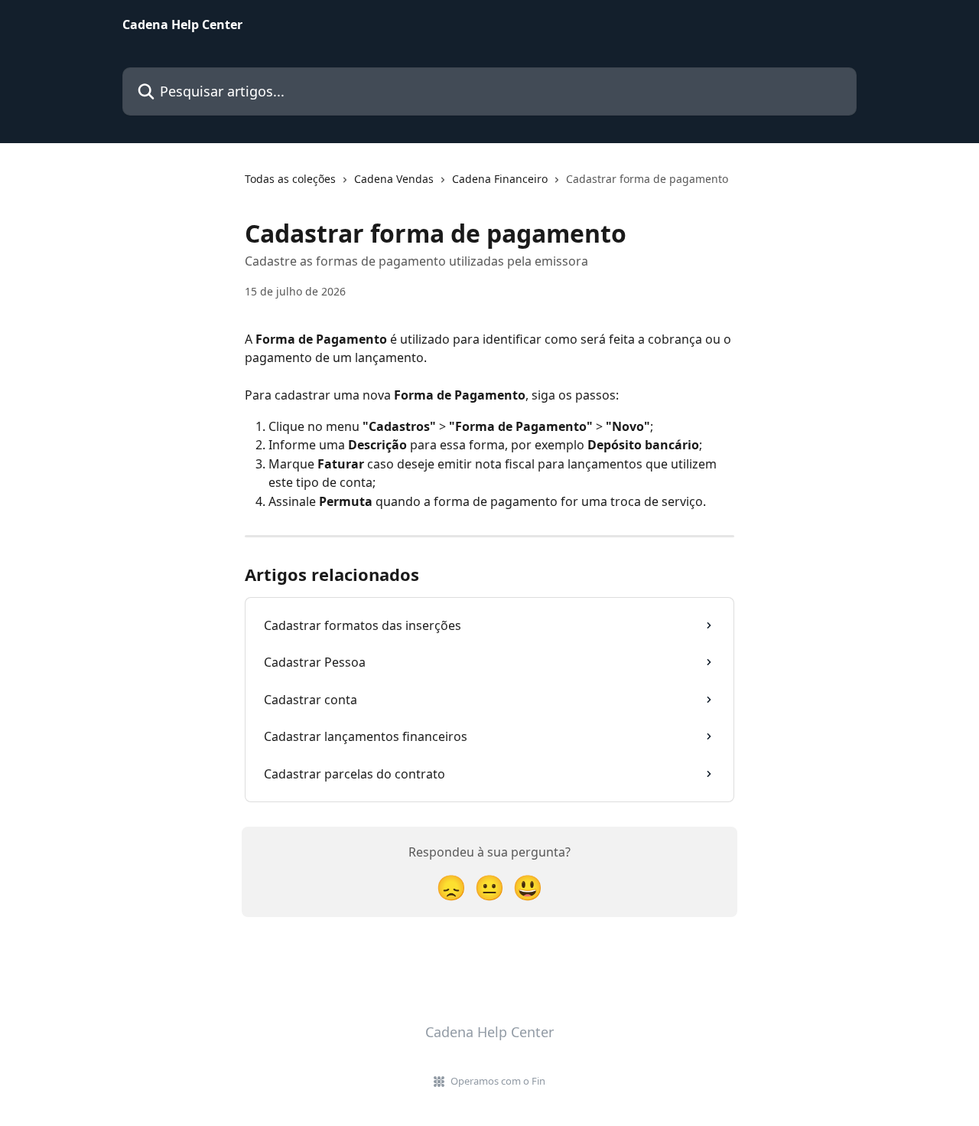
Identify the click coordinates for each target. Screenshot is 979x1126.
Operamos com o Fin (497, 1081)
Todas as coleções (290, 178)
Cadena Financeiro (500, 178)
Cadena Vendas (394, 178)
